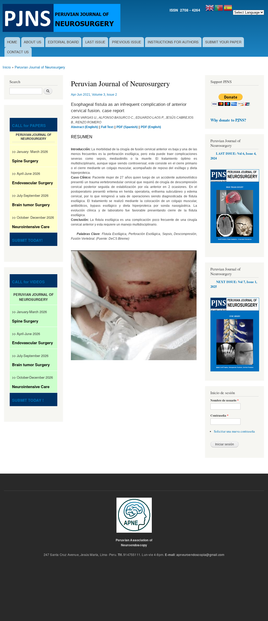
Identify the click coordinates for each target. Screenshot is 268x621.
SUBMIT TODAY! (27, 240)
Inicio (7, 67)
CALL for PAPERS (29, 125)
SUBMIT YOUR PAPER (223, 41)
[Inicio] (62, 18)
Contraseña (219, 415)
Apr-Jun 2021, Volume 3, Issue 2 (94, 94)
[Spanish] (228, 10)
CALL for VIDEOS (28, 282)
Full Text (107, 127)
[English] (209, 10)
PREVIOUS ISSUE (126, 41)
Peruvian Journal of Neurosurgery (40, 67)
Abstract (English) (84, 127)
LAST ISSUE (95, 41)
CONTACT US (18, 51)
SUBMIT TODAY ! (28, 400)
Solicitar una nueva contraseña (234, 431)
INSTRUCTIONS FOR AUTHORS (173, 41)
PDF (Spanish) (127, 127)
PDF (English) (151, 127)
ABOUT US (32, 41)
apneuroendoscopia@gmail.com (200, 554)
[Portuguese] (219, 10)
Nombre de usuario (224, 400)
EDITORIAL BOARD (63, 41)
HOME (12, 41)
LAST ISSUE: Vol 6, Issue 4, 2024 (233, 155)
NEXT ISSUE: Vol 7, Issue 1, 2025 (233, 284)
